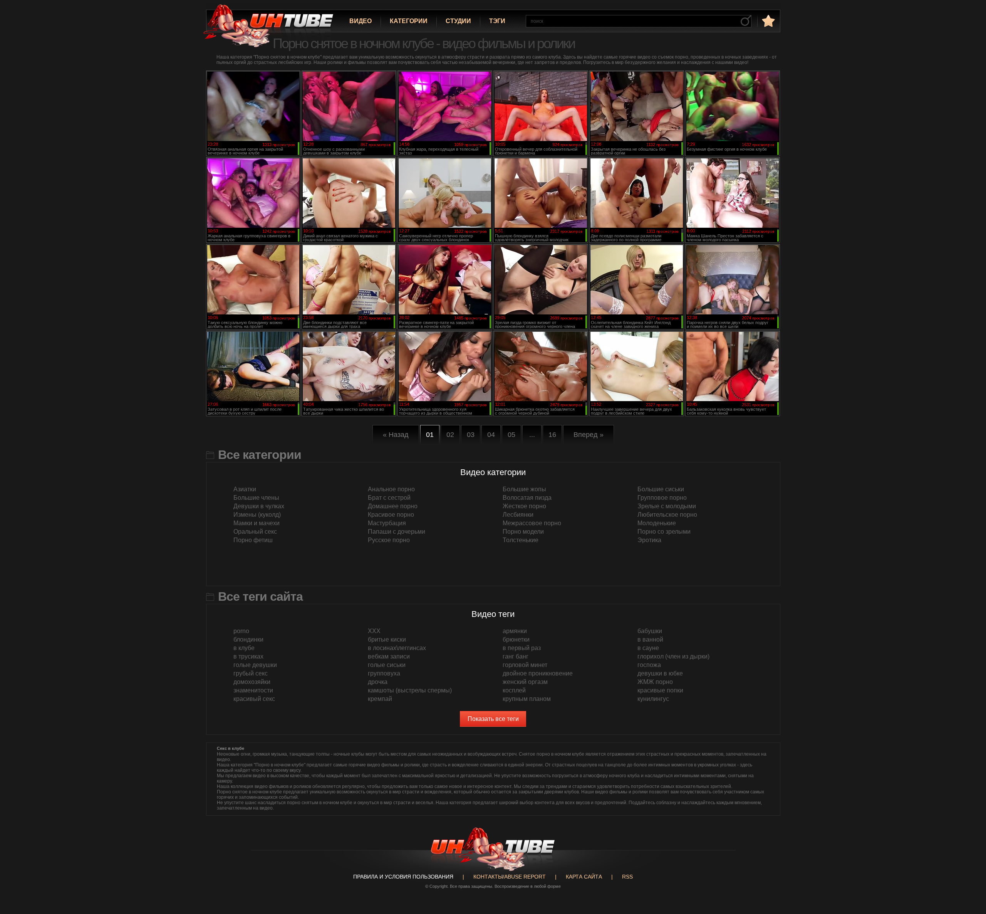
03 (471, 435)
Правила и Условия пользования (403, 877)
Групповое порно (662, 497)
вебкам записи (389, 656)
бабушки (649, 631)
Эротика (649, 540)
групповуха (384, 673)
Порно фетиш (253, 540)
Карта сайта (584, 877)
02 (450, 435)
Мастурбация (387, 523)
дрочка (377, 682)
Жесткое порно (524, 506)
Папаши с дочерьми (396, 531)
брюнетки (516, 639)
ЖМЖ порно (655, 682)
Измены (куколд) (257, 514)
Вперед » (588, 435)
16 (552, 435)
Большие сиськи (660, 489)
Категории (409, 21)
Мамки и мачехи (256, 523)
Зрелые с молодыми (666, 506)
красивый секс (254, 699)
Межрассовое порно (532, 523)
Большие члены (256, 497)
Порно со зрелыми (664, 531)
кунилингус (653, 699)
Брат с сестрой (389, 497)
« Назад (396, 435)
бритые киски (387, 639)
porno (241, 631)
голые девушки (255, 665)
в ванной (650, 639)
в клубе (244, 648)
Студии (458, 21)
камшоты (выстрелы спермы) (410, 690)
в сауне (648, 648)
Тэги (497, 21)
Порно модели (523, 531)
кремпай (380, 699)
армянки (515, 631)
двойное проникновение (538, 673)
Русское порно (389, 540)
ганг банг (515, 656)
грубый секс (250, 673)
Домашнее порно (393, 506)
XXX (374, 631)
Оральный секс (255, 531)
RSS (627, 877)
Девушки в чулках (258, 506)
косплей (514, 690)
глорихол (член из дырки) (673, 656)
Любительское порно (667, 514)
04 (491, 435)
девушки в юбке (660, 673)
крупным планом (527, 699)
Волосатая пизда (527, 497)
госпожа (649, 665)
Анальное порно (391, 489)
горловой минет (525, 665)
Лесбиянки (518, 514)
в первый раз (522, 648)
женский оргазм (525, 682)
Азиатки (244, 489)
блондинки (248, 639)
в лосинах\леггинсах (397, 648)
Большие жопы (524, 489)
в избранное (767, 20)
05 (511, 435)
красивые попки (660, 690)
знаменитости (253, 690)
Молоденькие (656, 523)
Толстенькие (520, 540)
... (532, 435)
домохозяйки (251, 682)
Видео (360, 21)
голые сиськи (387, 665)
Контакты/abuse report (509, 877)
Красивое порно (391, 514)
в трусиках (248, 656)
